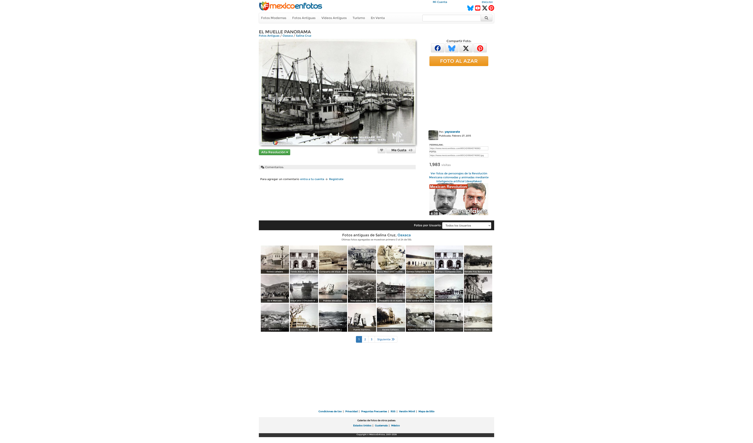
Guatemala (381, 425)
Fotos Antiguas (304, 18)
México (395, 425)
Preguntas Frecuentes (374, 411)
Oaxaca (288, 35)
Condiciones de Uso (330, 411)
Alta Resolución (273, 152)
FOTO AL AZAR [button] (459, 61)
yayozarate (452, 131)
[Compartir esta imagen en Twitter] (466, 48)
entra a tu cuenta (312, 179)
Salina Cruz (303, 35)
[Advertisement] (459, 97)
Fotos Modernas (273, 18)
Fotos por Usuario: (427, 225)
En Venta (378, 18)
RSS (393, 411)
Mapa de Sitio (426, 411)
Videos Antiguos (334, 18)
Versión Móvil (407, 411)
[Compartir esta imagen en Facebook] (437, 48)
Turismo (359, 18)
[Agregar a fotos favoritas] (382, 150)
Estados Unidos (362, 425)
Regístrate (336, 179)
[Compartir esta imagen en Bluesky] (451, 48)
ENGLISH (487, 2)
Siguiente (384, 339)
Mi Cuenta (440, 2)
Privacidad (351, 411)
